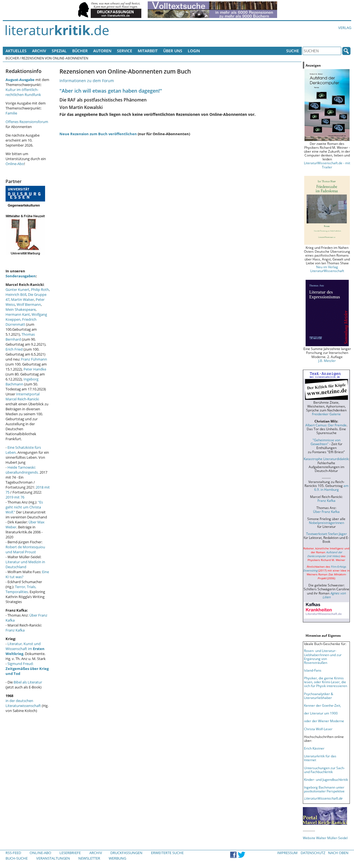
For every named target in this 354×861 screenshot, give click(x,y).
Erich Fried (14, 349)
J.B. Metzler (327, 360)
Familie (11, 113)
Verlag (344, 27)
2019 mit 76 (15, 497)
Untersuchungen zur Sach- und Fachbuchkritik (324, 770)
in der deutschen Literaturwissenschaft (23, 703)
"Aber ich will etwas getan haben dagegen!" (110, 90)
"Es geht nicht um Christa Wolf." (24, 507)
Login (194, 50)
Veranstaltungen (53, 858)
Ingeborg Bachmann (22, 382)
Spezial (59, 50)
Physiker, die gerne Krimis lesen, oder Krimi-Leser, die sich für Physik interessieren (325, 682)
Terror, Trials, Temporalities (21, 589)
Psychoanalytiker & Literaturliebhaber (318, 696)
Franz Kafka (15, 630)
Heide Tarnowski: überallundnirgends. (22, 470)
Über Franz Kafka (326, 511)
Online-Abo (15, 163)
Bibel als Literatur (28, 682)
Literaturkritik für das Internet (320, 758)
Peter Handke (35, 369)
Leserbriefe (70, 852)
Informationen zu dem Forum (86, 80)
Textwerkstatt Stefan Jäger (326, 533)
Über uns (172, 50)
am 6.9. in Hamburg (331, 487)
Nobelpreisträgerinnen (326, 522)
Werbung (117, 858)
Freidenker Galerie (326, 414)
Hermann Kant (18, 314)
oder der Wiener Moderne (324, 721)
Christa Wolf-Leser (318, 729)
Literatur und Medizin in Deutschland (25, 564)
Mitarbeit (148, 50)
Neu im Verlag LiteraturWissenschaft (327, 269)
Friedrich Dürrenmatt (21, 322)
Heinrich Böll (16, 294)
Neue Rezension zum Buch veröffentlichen (98, 133)
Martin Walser (22, 299)
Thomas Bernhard (20, 337)
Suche (292, 50)
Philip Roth (40, 289)
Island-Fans (312, 670)
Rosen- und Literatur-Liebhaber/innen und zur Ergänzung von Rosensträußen (323, 656)
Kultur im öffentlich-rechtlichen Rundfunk (23, 92)
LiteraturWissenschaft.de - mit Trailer (327, 165)
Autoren (102, 50)
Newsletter (89, 858)
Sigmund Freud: (27, 668)
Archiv (39, 50)
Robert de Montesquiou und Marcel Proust (25, 549)
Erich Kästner (314, 748)
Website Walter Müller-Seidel (325, 838)
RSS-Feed (13, 852)
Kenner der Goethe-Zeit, (322, 705)
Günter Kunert (17, 289)
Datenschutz (313, 852)
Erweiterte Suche (167, 852)
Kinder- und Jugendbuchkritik (326, 779)
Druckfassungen (126, 852)
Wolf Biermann (29, 304)
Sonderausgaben (21, 275)
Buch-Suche (17, 858)
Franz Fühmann (34, 359)
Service (124, 50)
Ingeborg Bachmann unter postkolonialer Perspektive (324, 789)
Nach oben (338, 852)
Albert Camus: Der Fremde (326, 425)
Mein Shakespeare (21, 309)
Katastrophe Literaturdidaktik (326, 458)
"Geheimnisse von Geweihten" (325, 442)
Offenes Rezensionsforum (27, 121)
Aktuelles (16, 50)
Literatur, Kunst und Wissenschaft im (25, 648)
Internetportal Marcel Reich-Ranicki (23, 396)
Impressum (287, 852)
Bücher (80, 50)
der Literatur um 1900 (321, 713)
